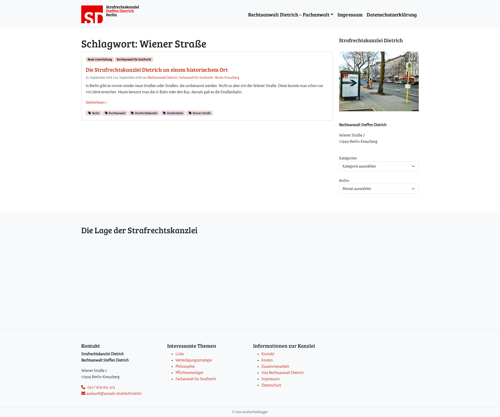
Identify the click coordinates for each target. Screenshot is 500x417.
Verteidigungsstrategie (194, 360)
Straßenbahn (174, 113)
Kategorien (348, 158)
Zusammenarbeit (275, 366)
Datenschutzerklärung (392, 14)
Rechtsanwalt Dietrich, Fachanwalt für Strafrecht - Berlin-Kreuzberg (193, 77)
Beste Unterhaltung (100, 59)
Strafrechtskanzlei (146, 113)
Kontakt (267, 354)
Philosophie (185, 366)
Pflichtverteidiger (189, 373)
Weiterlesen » (96, 102)
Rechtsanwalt (117, 113)
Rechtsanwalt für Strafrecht (134, 59)
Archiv (344, 181)
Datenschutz (271, 385)
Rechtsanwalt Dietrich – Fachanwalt (288, 14)
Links (180, 354)
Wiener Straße (201, 113)
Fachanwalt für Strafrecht (196, 379)
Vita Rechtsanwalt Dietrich (282, 373)
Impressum (350, 14)
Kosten (267, 360)
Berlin (95, 113)
